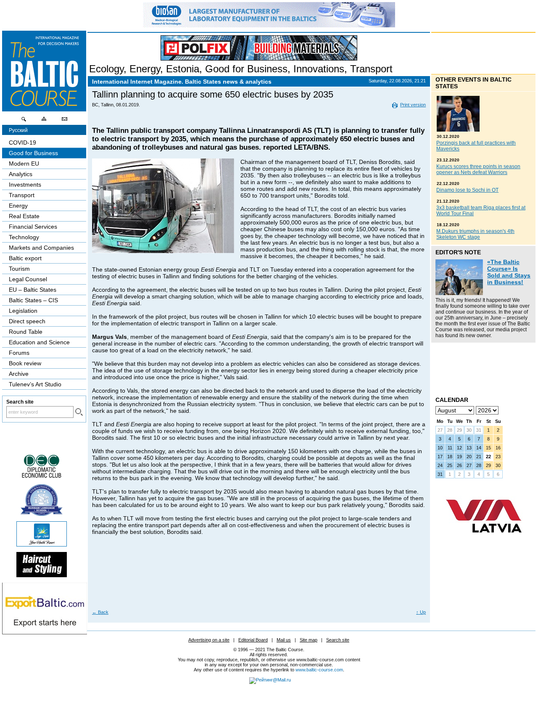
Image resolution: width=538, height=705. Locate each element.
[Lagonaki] (41, 544)
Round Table (25, 331)
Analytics (20, 174)
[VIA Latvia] (483, 540)
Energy (144, 68)
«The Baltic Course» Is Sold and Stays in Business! (508, 272)
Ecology (106, 68)
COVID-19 (22, 142)
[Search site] (24, 121)
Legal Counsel (28, 279)
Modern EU (24, 163)
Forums (19, 352)
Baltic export (25, 258)
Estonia (182, 68)
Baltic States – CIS (33, 300)
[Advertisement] (258, 578)
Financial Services (33, 226)
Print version (413, 104)
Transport (371, 68)
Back (100, 612)
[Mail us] (64, 121)
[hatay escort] (44, 632)
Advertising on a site (208, 639)
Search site (337, 639)
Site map (308, 639)
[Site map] (44, 121)
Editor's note (458, 252)
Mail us (284, 639)
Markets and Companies (41, 247)
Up (421, 612)
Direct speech (27, 321)
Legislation (23, 310)
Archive (19, 373)
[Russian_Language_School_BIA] (42, 513)
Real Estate (24, 216)
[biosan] (269, 25)
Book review (25, 363)
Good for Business (246, 68)
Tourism (19, 268)
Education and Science (39, 342)
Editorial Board (253, 639)
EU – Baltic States (32, 289)
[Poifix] (259, 48)
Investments (25, 184)
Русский (18, 130)
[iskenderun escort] (41, 575)
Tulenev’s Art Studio (35, 384)
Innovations (318, 68)
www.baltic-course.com (319, 669)
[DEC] (41, 476)
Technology (24, 237)
